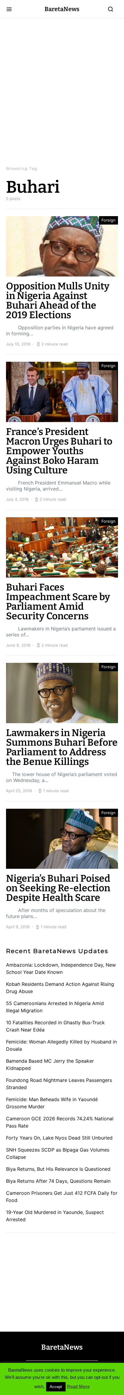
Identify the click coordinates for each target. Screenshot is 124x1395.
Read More (78, 1386)
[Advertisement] (62, 92)
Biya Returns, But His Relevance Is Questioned (58, 1169)
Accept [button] (56, 1386)
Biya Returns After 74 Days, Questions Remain (58, 1181)
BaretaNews (62, 9)
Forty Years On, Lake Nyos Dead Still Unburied (59, 1138)
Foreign (108, 220)
